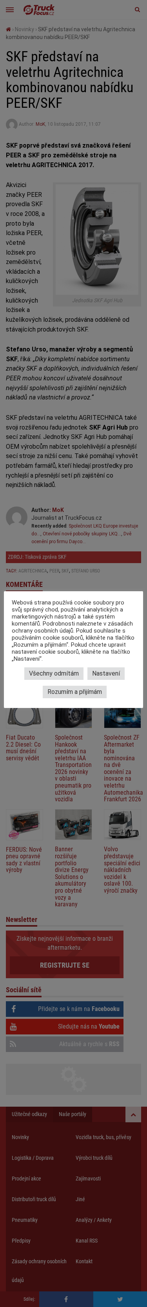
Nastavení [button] (106, 673)
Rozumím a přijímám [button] (74, 691)
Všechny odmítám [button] (54, 673)
